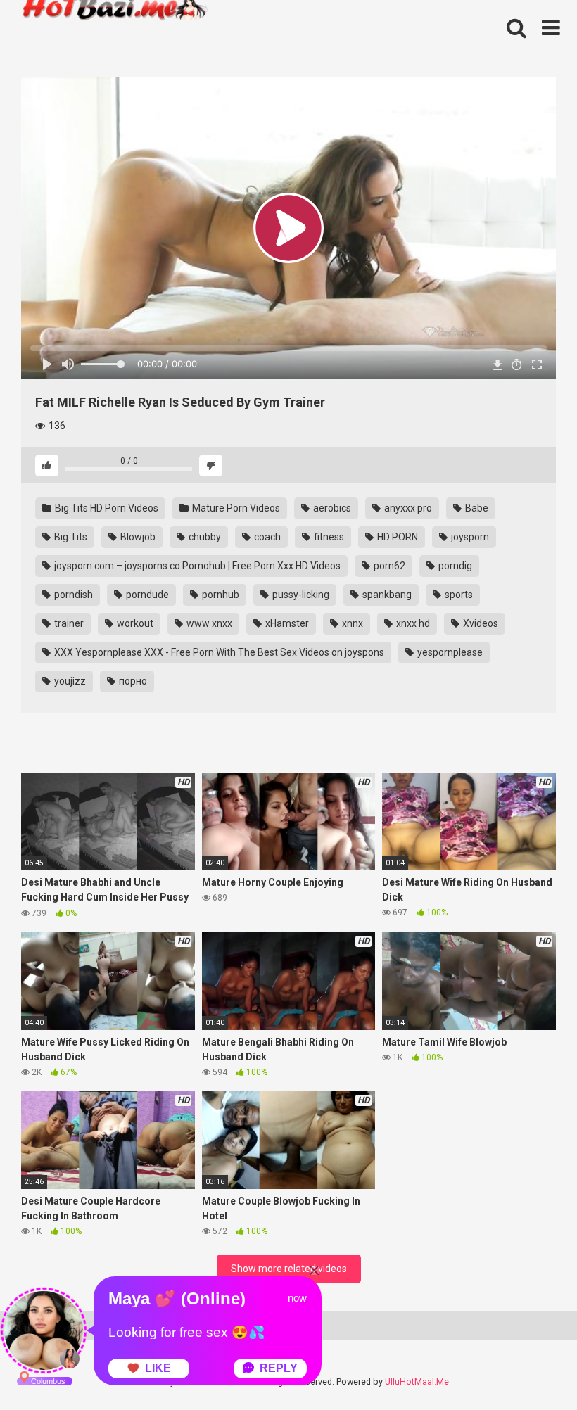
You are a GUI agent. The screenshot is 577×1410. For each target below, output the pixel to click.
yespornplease (449, 652)
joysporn (469, 536)
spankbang (386, 594)
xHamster (286, 623)
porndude (146, 594)
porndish (72, 594)
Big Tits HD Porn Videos (105, 508)
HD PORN (396, 536)
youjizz (69, 681)
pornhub (219, 594)
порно (132, 681)
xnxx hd (412, 623)
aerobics (331, 508)
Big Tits (69, 536)
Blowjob (137, 536)
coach (266, 536)
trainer (68, 623)
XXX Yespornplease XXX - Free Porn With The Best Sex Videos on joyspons (218, 652)
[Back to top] (530, 1367)
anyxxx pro (407, 508)
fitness (328, 536)
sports (458, 594)
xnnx (351, 623)
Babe (475, 508)
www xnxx (208, 623)
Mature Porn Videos (235, 508)
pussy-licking (299, 594)
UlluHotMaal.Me (417, 1381)
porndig (454, 565)
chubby (203, 536)
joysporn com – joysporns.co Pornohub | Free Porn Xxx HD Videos (196, 565)
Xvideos (479, 623)
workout (134, 623)
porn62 (388, 565)
